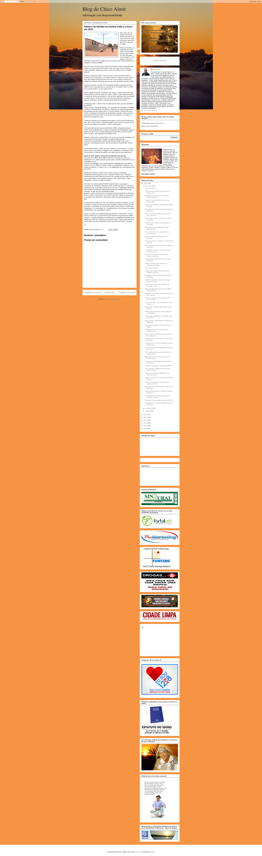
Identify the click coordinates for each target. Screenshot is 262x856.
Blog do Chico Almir (104, 8)
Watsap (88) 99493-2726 (149, 126)
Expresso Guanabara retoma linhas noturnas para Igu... (156, 255)
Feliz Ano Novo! (150, 188)
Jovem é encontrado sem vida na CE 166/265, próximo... (157, 271)
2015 (145, 414)
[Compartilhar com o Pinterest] (117, 230)
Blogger (152, 852)
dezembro (148, 186)
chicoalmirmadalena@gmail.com (152, 123)
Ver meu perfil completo (149, 110)
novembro (148, 408)
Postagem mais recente (92, 292)
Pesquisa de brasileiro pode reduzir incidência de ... (156, 330)
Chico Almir (157, 69)
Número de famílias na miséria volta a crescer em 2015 (157, 383)
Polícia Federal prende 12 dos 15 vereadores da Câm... (156, 264)
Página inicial (110, 292)
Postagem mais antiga (127, 292)
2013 (145, 420)
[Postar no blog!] (111, 230)
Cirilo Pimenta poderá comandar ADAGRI (158, 366)
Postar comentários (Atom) (112, 299)
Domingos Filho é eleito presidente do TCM (159, 400)
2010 (145, 428)
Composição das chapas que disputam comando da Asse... (157, 396)
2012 (145, 423)
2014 (145, 417)
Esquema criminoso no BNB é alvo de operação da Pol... (157, 374)
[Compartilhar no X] (113, 230)
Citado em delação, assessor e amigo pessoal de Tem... (157, 280)
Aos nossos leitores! (151, 268)
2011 (145, 426)
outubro (148, 411)
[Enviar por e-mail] (109, 230)
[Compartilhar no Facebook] (115, 230)
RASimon (138, 852)
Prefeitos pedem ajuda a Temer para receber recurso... (157, 196)
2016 (145, 183)
